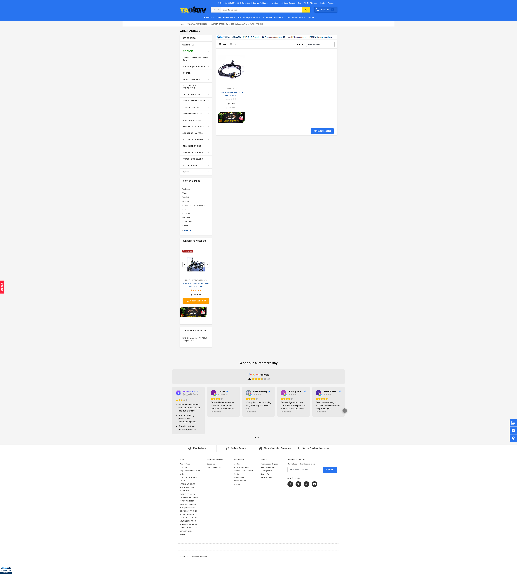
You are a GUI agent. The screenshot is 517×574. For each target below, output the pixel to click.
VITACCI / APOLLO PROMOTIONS (190, 87)
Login (322, 3)
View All (187, 231)
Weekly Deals (188, 45)
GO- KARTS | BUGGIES (192, 140)
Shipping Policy (266, 471)
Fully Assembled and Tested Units (195, 59)
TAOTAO (185, 197)
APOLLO (185, 209)
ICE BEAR (186, 213)
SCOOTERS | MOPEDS (272, 18)
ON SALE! (186, 73)
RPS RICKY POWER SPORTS (193, 205)
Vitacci (184, 193)
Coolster (185, 225)
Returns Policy (266, 474)
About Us (237, 464)
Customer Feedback (214, 467)
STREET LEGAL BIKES (192, 152)
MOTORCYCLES (189, 165)
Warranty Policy (266, 477)
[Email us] (513, 430)
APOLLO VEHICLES (191, 79)
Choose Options (198, 301)
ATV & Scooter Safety (241, 467)
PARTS (185, 172)
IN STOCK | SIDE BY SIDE (193, 67)
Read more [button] (216, 412)
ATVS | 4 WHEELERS (225, 18)
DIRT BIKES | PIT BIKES (248, 18)
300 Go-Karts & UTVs (239, 24)
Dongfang (186, 217)
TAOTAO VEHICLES (191, 94)
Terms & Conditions (268, 467)
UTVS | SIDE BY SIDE (294, 18)
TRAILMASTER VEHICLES (197, 24)
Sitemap (237, 484)
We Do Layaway (240, 481)
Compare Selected (322, 131)
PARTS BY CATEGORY (219, 24)
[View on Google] (213, 392)
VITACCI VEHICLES (191, 107)
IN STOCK (208, 18)
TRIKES (311, 18)
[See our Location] (513, 438)
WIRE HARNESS (256, 24)
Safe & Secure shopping (269, 464)
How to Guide (239, 477)
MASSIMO (186, 201)
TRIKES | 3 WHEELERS (192, 159)
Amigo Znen (187, 221)
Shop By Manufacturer (192, 114)
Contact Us (211, 464)
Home (182, 24)
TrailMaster (186, 189)
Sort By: (301, 44)
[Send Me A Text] (513, 423)
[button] (6, 570)
